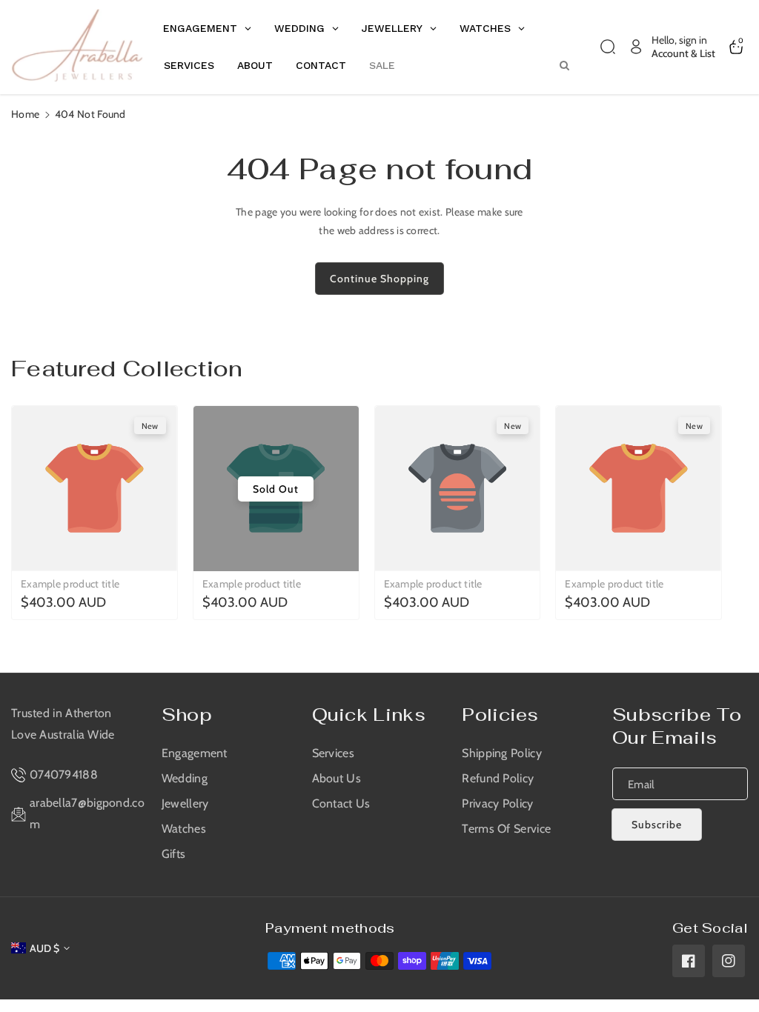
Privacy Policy (497, 803)
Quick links (368, 714)
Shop (187, 714)
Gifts (174, 854)
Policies (500, 714)
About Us (336, 778)
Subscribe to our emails (677, 726)
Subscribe (657, 824)
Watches (184, 829)
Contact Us (341, 803)
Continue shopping (379, 278)
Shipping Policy (502, 753)
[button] (607, 46)
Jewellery (185, 803)
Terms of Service (506, 829)
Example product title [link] (70, 583)
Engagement (195, 753)
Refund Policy (498, 778)
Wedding (185, 778)
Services (333, 753)
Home (25, 114)
